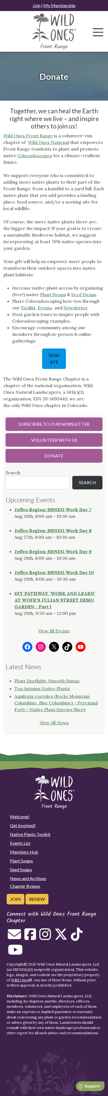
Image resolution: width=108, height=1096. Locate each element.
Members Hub (24, 851)
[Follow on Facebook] (30, 937)
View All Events (54, 631)
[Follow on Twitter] (61, 937)
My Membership (59, 5)
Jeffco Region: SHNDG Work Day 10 (54, 572)
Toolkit (28, 307)
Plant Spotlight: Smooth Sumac (47, 681)
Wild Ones (20, 980)
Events (45, 307)
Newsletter (75, 307)
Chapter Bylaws (25, 886)
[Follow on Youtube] (15, 953)
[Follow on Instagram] (45, 937)
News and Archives (28, 878)
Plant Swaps (53, 294)
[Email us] (14, 937)
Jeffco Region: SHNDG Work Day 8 (52, 530)
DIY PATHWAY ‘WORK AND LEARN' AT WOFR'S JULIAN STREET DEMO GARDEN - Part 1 (54, 600)
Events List (20, 843)
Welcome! (20, 816)
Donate (54, 359)
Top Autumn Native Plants (42, 688)
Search (13, 472)
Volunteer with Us (54, 440)
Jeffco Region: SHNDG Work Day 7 (52, 509)
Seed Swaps (83, 294)
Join (36, 5)
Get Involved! (23, 825)
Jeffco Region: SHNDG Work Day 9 (53, 551)
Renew (37, 899)
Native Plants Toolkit (30, 834)
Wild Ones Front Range (28, 135)
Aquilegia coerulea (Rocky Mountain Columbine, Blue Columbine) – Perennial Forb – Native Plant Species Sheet (56, 702)
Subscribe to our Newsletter (54, 424)
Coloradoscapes (34, 155)
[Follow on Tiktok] (77, 937)
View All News (54, 722)
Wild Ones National (48, 142)
